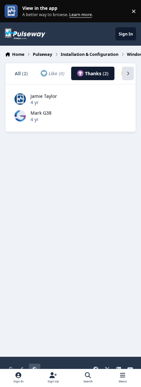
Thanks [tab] (96, 73)
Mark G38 (40, 113)
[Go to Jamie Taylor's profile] (20, 99)
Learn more (12, 11)
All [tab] (21, 73)
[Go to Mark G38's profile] (20, 116)
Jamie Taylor (43, 96)
